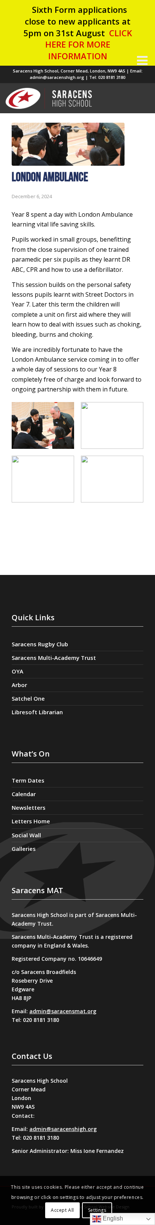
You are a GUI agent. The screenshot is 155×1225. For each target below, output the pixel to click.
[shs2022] (68, 98)
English (112, 1218)
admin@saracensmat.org (62, 1011)
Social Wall (26, 835)
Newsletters (29, 807)
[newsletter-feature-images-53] (68, 144)
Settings (97, 1210)
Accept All (62, 1210)
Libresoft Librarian (37, 712)
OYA (17, 671)
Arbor (19, 685)
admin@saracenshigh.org (63, 1129)
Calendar (24, 794)
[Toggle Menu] (142, 60)
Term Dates (28, 780)
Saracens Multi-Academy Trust (54, 657)
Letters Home (31, 821)
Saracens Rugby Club (40, 644)
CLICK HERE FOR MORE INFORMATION (88, 44)
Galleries (24, 848)
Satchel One (28, 698)
